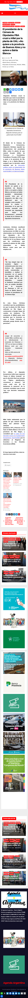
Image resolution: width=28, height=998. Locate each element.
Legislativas (11, 22)
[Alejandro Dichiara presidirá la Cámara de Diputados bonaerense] (17, 474)
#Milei (23, 64)
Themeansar (14, 991)
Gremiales (11, 571)
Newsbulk (22, 989)
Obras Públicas (6, 24)
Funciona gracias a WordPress (9, 989)
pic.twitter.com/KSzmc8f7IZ (14, 356)
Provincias (6, 557)
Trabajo (22, 26)
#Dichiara (13, 62)
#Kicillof (19, 64)
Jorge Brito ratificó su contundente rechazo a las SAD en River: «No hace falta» (9, 521)
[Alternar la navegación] (15, 13)
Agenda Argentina (14, 7)
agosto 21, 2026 (9, 831)
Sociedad (17, 26)
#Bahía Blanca (6, 62)
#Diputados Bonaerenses (9, 64)
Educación (6, 538)
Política (13, 24)
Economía (5, 22)
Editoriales (12, 555)
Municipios (17, 22)
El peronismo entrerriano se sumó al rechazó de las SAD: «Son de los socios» (18, 521)
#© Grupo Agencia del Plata (10, 60)
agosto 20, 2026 (9, 847)
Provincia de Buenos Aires (8, 26)
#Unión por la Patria (8, 67)
